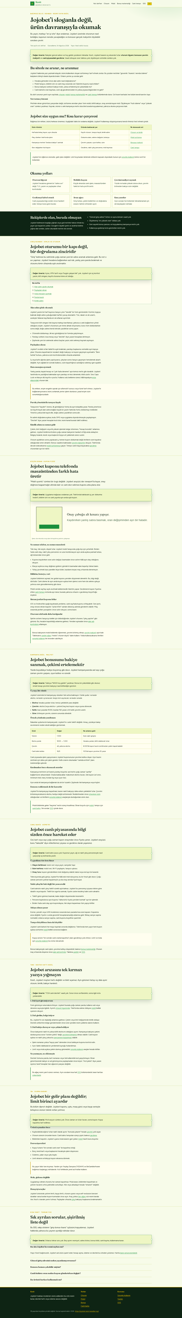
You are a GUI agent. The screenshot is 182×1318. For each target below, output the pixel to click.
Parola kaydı (39, 297)
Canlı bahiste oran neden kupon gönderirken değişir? (55, 1273)
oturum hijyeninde (63, 1008)
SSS (144, 4)
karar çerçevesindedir (128, 1253)
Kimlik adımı (38, 301)
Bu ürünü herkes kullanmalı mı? (46, 1279)
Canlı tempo (136, 4)
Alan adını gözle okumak (43, 287)
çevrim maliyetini (78, 443)
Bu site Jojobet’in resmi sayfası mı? (47, 1247)
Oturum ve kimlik (136, 132)
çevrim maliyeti (90, 633)
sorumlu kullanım (128, 157)
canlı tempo (92, 95)
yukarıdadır (36, 1075)
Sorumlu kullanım (123, 1295)
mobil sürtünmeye (54, 446)
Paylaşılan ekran (40, 290)
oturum (62, 95)
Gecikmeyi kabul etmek (43, 197)
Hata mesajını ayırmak (43, 294)
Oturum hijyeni (39, 180)
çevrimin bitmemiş (69, 1035)
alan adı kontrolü (59, 952)
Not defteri (97, 4)
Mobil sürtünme (136, 137)
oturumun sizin (94, 794)
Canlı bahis (85, 1306)
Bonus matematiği (123, 4)
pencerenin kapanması (63, 1038)
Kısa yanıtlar (120, 197)
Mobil (113, 4)
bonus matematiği (78, 95)
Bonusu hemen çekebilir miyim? (45, 1267)
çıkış (73, 1199)
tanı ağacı (82, 1196)
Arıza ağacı (78, 197)
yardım (76, 952)
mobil (68, 95)
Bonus (83, 1303)
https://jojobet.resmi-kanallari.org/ (87, 1311)
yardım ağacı (46, 636)
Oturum (106, 4)
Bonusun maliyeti (136, 143)
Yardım (120, 1299)
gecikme (93, 446)
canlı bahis (36, 808)
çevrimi (90, 1132)
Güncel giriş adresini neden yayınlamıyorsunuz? (53, 1260)
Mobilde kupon (80, 180)
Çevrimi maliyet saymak (125, 180)
